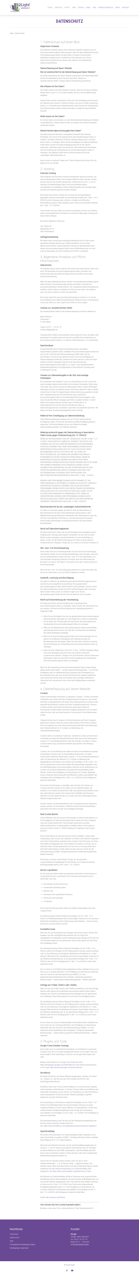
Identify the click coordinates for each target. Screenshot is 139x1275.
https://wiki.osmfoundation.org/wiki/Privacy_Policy (72, 1171)
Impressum (14, 1234)
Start (11, 33)
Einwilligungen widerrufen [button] (19, 1248)
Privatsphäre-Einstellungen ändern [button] (22, 1244)
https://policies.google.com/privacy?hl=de (66, 1067)
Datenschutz (14, 1238)
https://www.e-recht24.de (55, 1197)
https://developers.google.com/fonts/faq (56, 1065)
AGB (11, 1241)
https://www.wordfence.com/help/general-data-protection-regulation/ (70, 1126)
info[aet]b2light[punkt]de (80, 1244)
